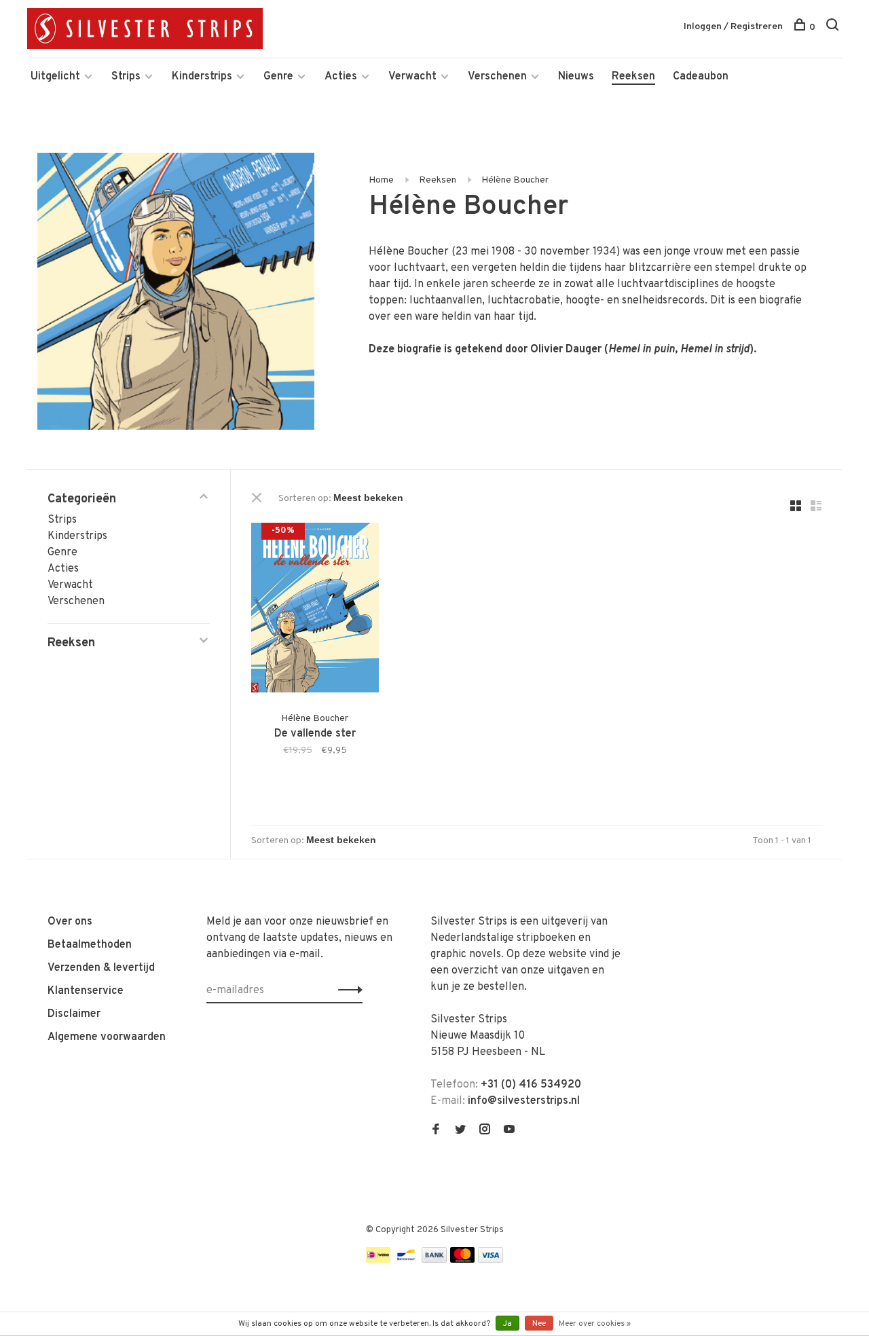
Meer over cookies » (595, 1323)
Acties (341, 77)
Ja (507, 1323)
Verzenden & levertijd (101, 968)
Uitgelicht (55, 77)
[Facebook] (435, 1131)
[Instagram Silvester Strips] (484, 1131)
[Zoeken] (834, 27)
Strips (126, 77)
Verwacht (412, 77)
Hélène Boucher (515, 180)
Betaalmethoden (90, 945)
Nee (539, 1323)
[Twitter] (460, 1131)
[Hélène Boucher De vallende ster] (315, 610)
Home (381, 180)
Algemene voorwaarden (107, 1037)
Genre (278, 77)
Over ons (70, 922)
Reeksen (633, 77)
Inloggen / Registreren (733, 27)
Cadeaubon (700, 77)
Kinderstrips (202, 77)
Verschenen (497, 77)
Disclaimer (74, 1014)
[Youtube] (509, 1131)
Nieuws (576, 77)
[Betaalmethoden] (378, 1260)
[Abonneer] (347, 990)
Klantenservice (86, 991)
